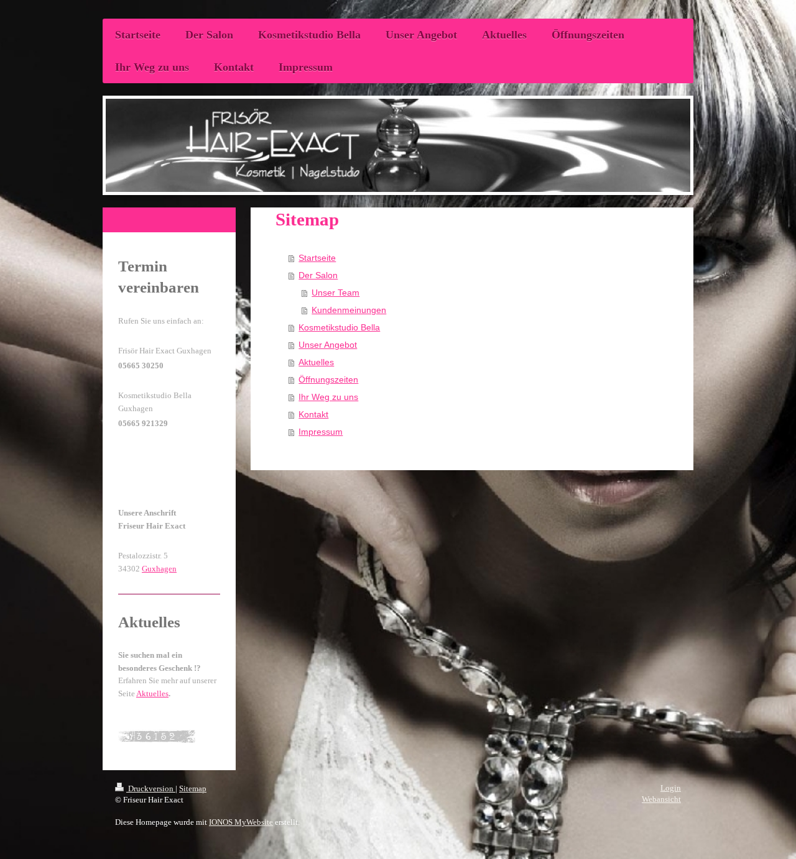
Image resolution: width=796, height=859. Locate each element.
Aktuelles (316, 362)
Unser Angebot (327, 345)
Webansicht (661, 799)
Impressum (320, 432)
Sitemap (192, 788)
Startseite (317, 258)
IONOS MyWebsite (241, 822)
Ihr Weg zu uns (328, 397)
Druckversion (150, 788)
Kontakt (313, 414)
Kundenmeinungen (349, 310)
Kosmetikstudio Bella (339, 327)
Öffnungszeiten (328, 379)
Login (670, 788)
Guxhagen (159, 568)
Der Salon (318, 275)
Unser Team (335, 293)
